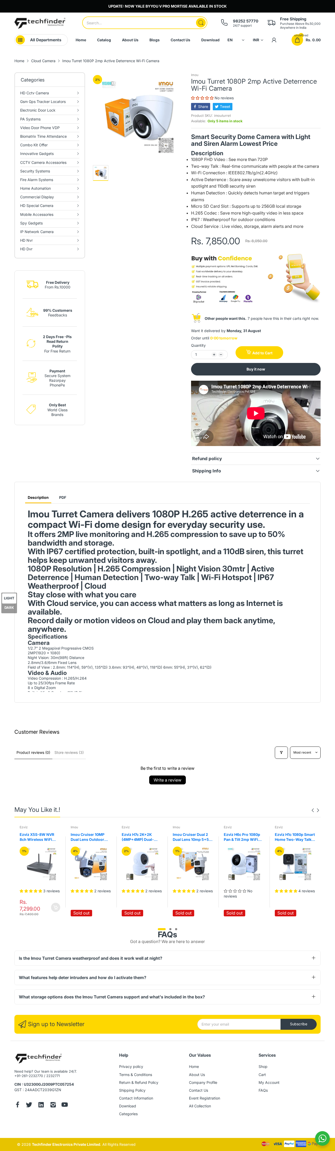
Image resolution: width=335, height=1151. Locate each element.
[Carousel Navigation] (315, 810)
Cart (262, 1074)
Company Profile (203, 1082)
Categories (128, 1114)
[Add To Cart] (55, 907)
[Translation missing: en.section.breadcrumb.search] (201, 22)
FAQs (263, 1090)
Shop (263, 1066)
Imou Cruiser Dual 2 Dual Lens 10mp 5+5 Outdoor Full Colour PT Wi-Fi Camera (191, 837)
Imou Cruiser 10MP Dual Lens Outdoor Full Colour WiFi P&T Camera (89, 837)
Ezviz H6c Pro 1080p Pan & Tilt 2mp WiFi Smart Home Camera (242, 837)
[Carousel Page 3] (176, 929)
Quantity (198, 345)
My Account (269, 1082)
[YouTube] (65, 1105)
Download (127, 1106)
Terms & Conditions (135, 1074)
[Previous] (318, 810)
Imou (194, 75)
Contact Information (136, 1098)
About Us (197, 1074)
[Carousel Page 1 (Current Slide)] (162, 929)
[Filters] (281, 753)
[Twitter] (29, 1105)
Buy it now (256, 369)
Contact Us (198, 1090)
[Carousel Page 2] (170, 929)
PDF (62, 497)
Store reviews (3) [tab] (69, 752)
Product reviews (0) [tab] (33, 752)
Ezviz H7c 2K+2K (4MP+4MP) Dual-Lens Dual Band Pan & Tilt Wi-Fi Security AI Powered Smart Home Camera (141, 837)
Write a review (167, 780)
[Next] (312, 810)
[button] (203, 98)
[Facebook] (17, 1105)
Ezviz (24, 827)
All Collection (200, 1106)
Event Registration (204, 1098)
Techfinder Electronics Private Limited (66, 1144)
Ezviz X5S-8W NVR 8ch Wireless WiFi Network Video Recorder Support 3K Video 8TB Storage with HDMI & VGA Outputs (38, 837)
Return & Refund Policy (138, 1082)
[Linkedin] (41, 1105)
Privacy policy (131, 1066)
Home (194, 1066)
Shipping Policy (132, 1090)
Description (38, 497)
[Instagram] (53, 1105)
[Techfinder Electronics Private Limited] (39, 23)
